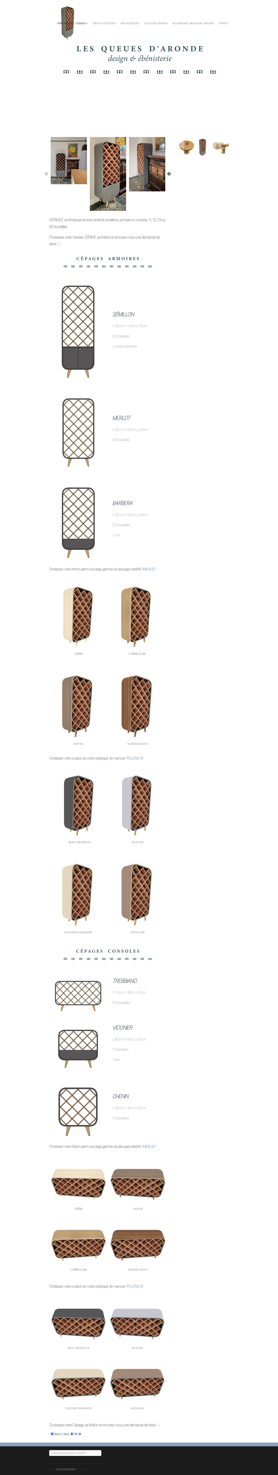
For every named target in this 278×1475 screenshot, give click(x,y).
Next (169, 174)
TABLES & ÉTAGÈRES (104, 23)
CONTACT (223, 23)
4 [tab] (117, 207)
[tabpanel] (68, 160)
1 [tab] (106, 207)
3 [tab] (113, 207)
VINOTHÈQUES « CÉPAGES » (72, 23)
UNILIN (146, 569)
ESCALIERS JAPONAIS (156, 23)
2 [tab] (109, 207)
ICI (153, 569)
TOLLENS (132, 758)
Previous (46, 174)
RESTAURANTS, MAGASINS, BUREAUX (193, 23)
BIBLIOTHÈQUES (130, 23)
